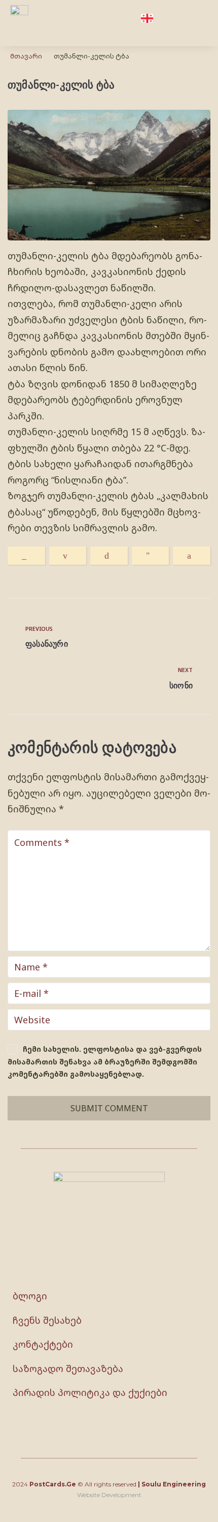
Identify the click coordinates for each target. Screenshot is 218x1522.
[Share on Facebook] (191, 555)
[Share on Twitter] (109, 555)
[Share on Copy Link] (26, 555)
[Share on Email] (68, 555)
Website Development (109, 1495)
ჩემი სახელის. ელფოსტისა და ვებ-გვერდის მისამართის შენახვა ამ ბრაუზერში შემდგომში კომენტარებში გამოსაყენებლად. (105, 1061)
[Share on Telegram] (150, 555)
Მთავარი (26, 55)
